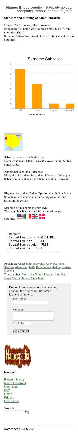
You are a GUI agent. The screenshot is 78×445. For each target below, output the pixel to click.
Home (8, 394)
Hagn (7, 278)
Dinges (25, 278)
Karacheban (43, 267)
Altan (18, 267)
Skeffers (9, 267)
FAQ (7, 390)
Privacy (9, 397)
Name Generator (15, 383)
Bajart (64, 274)
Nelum (39, 274)
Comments (11, 401)
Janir (29, 263)
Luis (57, 274)
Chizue (66, 267)
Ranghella (29, 267)
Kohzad (9, 270)
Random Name (14, 379)
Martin (16, 278)
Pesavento (39, 263)
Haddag (57, 267)
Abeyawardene (55, 263)
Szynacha (28, 274)
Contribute (11, 386)
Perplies (49, 274)
